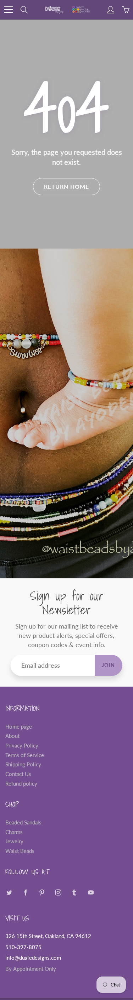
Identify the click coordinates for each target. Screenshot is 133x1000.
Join (108, 665)
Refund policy (21, 784)
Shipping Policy (23, 764)
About (12, 736)
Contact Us (18, 774)
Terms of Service (24, 755)
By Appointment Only (30, 969)
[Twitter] (9, 892)
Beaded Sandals (23, 822)
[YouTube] (90, 892)
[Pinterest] (41, 892)
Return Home (66, 186)
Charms (14, 832)
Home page (18, 727)
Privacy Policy (21, 746)
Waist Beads (19, 851)
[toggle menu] (8, 9)
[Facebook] (25, 892)
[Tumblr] (74, 892)
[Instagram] (58, 892)
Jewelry (14, 841)
